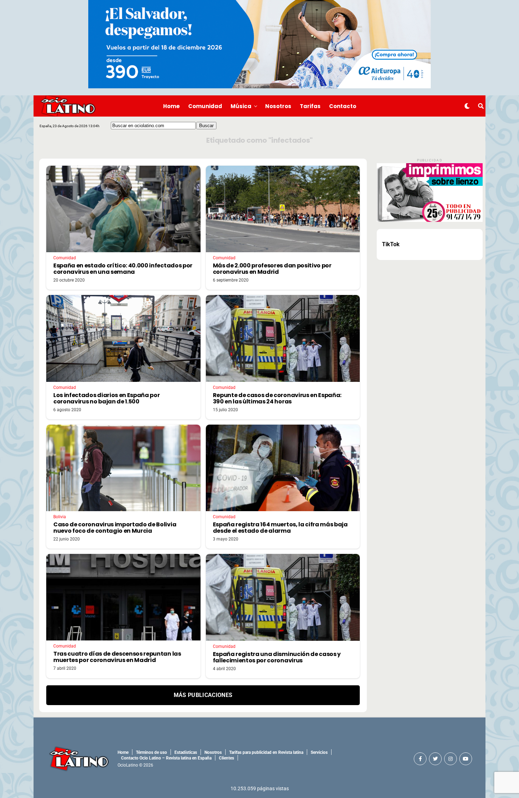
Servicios (319, 752)
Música (241, 106)
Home (171, 106)
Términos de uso (151, 752)
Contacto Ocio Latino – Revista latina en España (166, 758)
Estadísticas (185, 752)
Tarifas (310, 106)
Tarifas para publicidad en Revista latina (266, 752)
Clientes (226, 758)
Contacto (342, 106)
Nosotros (278, 106)
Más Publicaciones (203, 695)
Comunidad (205, 106)
